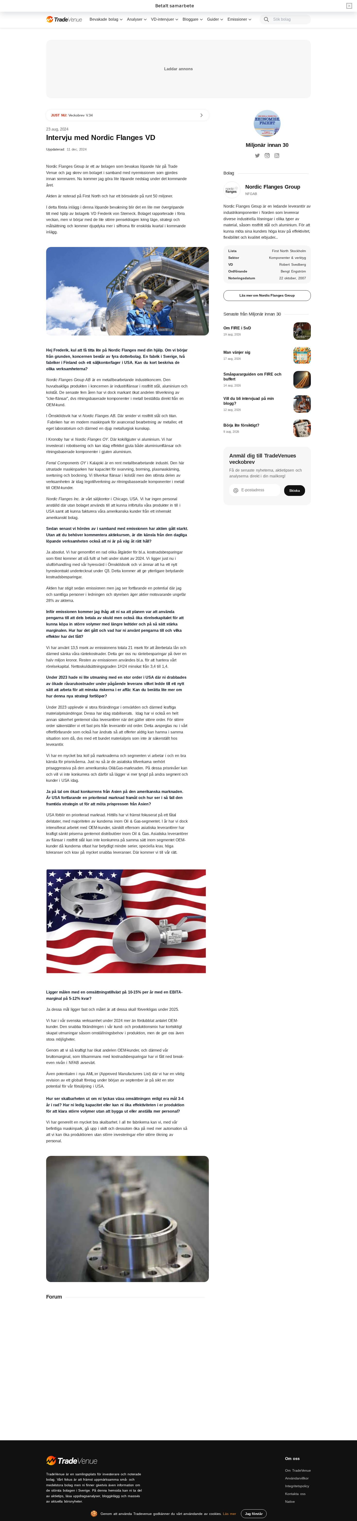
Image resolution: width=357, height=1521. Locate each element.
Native (290, 1501)
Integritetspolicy (297, 1486)
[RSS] (276, 155)
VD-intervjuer (162, 19)
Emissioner (237, 19)
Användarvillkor (297, 1478)
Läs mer (229, 1514)
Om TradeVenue (298, 1470)
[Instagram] (267, 155)
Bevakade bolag (104, 19)
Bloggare (190, 19)
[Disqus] (127, 1368)
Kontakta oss (295, 1494)
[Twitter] (257, 155)
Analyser (134, 19)
